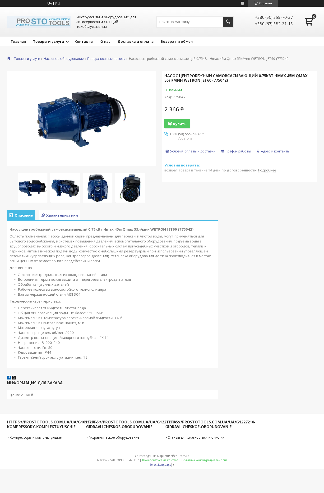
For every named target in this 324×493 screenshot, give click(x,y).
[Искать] (228, 22)
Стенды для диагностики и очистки (196, 437)
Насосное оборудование (64, 59)
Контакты (83, 41)
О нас (105, 41)
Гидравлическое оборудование (113, 437)
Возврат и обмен (177, 41)
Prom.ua (183, 456)
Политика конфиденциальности (204, 460)
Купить (179, 123)
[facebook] (9, 378)
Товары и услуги (48, 41)
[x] (14, 378)
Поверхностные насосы (106, 59)
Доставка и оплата (135, 41)
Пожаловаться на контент (160, 460)
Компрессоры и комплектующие (35, 437)
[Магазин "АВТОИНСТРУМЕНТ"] (39, 21)
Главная (18, 41)
